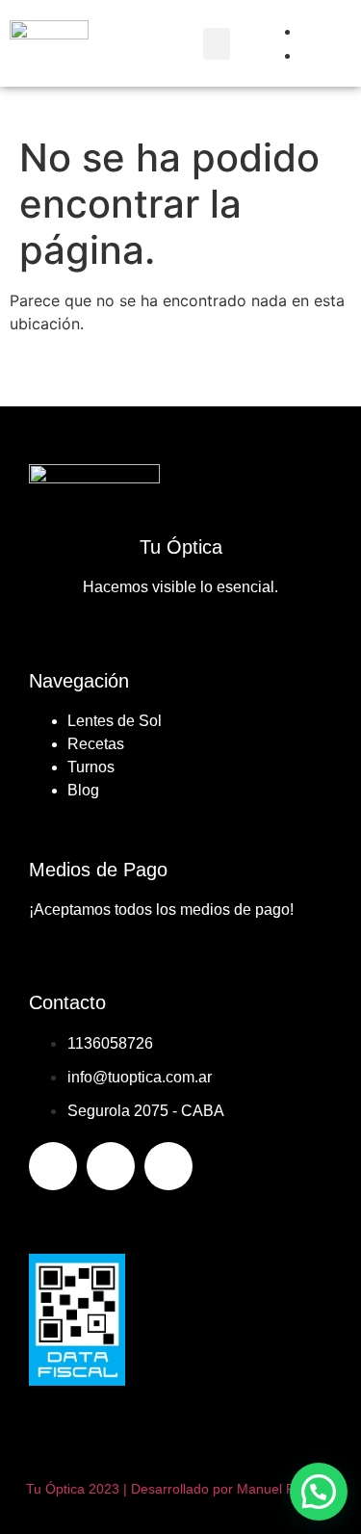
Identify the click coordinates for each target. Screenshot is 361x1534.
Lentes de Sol (114, 721)
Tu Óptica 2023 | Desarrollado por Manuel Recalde (181, 1488)
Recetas (95, 744)
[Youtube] (168, 1166)
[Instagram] (111, 1166)
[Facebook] (53, 1166)
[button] (216, 44)
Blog (83, 790)
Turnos (91, 767)
